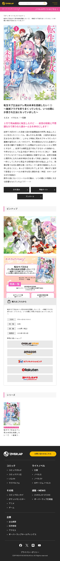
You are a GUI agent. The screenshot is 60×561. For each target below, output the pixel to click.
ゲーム (11, 508)
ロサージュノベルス (42, 483)
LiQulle (12, 479)
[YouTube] (39, 545)
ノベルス (38, 474)
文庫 (36, 470)
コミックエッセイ (16, 495)
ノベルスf (38, 479)
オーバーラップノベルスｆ (16, 15)
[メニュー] (55, 3)
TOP (5, 15)
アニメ (11, 503)
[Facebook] (20, 545)
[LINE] (33, 545)
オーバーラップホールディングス (22, 534)
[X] (27, 545)
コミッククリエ (15, 474)
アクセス (12, 530)
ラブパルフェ (14, 483)
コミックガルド (15, 470)
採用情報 (12, 526)
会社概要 (12, 522)
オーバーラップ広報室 (43, 499)
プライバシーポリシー (30, 552)
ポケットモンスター (17, 499)
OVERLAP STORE (42, 495)
